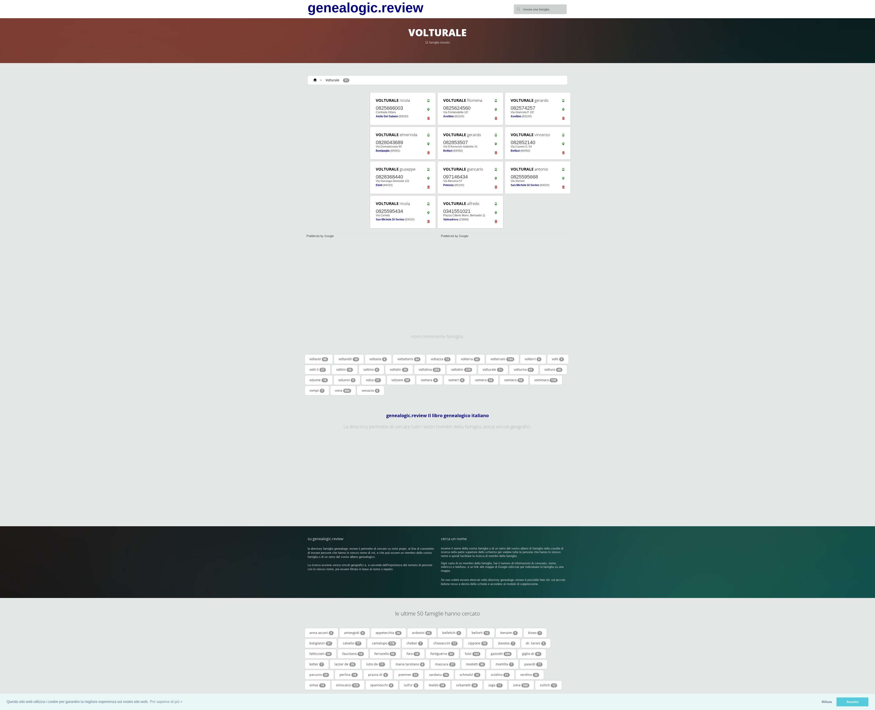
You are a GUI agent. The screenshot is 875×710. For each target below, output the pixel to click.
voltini (343, 369)
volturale (492, 369)
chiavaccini (444, 643)
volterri (532, 359)
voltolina (429, 369)
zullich (548, 685)
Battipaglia (383, 150)
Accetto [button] (853, 702)
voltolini (461, 369)
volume (317, 380)
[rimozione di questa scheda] (428, 119)
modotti (475, 664)
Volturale (332, 80)
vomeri (455, 380)
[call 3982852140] (563, 136)
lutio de (374, 664)
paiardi (532, 664)
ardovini (421, 633)
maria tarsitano (409, 664)
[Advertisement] (335, 160)
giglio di (531, 653)
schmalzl (469, 674)
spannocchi (381, 685)
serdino (529, 674)
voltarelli (348, 359)
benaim (508, 633)
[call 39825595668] (563, 170)
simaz (316, 685)
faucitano (352, 653)
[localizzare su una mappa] (428, 110)
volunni (346, 380)
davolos (506, 643)
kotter (315, 664)
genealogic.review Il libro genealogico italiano (437, 415)
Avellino (448, 116)
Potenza (448, 185)
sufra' (410, 685)
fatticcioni (319, 653)
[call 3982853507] (496, 136)
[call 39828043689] (428, 136)
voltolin (398, 369)
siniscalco (347, 685)
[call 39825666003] (428, 101)
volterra (470, 359)
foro (412, 653)
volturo (552, 369)
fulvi (472, 653)
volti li (316, 369)
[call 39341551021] (496, 204)
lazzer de (344, 664)
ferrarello (384, 653)
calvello (351, 643)
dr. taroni (535, 643)
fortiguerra (441, 653)
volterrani (502, 359)
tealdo (436, 685)
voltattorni (408, 359)
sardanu (438, 674)
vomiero (513, 380)
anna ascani (320, 633)
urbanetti (466, 685)
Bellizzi (447, 150)
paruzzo (318, 674)
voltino (370, 369)
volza (372, 380)
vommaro (545, 380)
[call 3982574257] (563, 101)
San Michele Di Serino (525, 185)
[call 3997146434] (496, 170)
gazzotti (500, 653)
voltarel (318, 359)
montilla (504, 664)
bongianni (320, 643)
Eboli (379, 185)
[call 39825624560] (496, 101)
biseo (534, 633)
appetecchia (388, 633)
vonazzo (370, 390)
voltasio (377, 359)
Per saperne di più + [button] (166, 702)
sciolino (499, 674)
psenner (408, 674)
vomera (428, 380)
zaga (494, 685)
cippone (477, 643)
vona (342, 390)
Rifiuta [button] (827, 702)
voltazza (440, 359)
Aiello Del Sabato (387, 116)
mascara (444, 664)
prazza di (377, 674)
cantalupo (383, 643)
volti (557, 359)
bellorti (480, 633)
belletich (451, 633)
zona (520, 685)
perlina (348, 674)
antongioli (353, 633)
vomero (483, 380)
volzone (400, 380)
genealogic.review (365, 8)
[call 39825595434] (428, 204)
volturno (523, 369)
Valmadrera (450, 219)
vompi (316, 390)
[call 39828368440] (428, 170)
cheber (414, 643)
